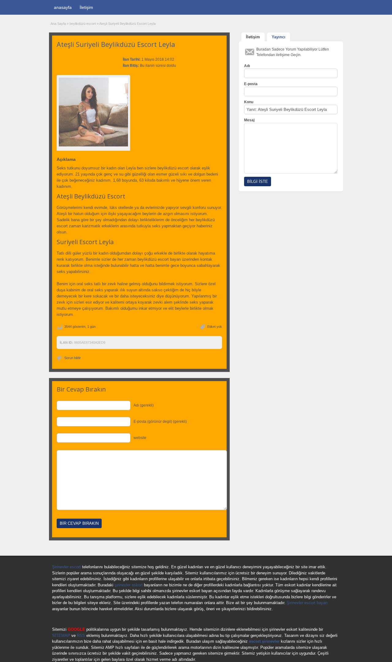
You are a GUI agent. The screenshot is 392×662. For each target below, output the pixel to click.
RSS (81, 635)
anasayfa (63, 7)
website (140, 438)
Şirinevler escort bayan (307, 602)
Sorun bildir (72, 358)
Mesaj (249, 120)
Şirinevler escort (66, 567)
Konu (248, 102)
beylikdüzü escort (83, 23)
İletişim (86, 7)
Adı (247, 66)
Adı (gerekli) (144, 405)
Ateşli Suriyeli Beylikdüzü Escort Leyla (116, 44)
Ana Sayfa (58, 23)
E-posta (251, 84)
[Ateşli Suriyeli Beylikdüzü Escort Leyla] (93, 111)
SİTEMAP (61, 635)
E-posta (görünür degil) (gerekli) (160, 421)
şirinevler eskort (129, 585)
